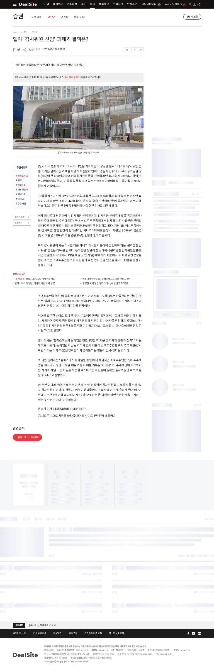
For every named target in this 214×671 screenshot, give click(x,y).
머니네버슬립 (149, 4)
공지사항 (19, 625)
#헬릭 (19, 180)
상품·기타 (79, 17)
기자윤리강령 (39, 633)
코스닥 (51, 17)
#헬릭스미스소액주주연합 (22, 185)
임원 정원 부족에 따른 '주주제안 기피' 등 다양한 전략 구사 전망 (49, 65)
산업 (46, 4)
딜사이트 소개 (19, 633)
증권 (92, 4)
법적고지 (73, 633)
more (23, 274)
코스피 (64, 17)
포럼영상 (132, 4)
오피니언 (118, 4)
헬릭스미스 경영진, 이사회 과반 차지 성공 (34, 283)
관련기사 (17, 274)
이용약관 (57, 633)
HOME (16, 32)
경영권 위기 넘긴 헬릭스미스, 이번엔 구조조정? (105, 283)
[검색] (190, 4)
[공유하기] (199, 4)
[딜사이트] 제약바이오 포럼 (42, 625)
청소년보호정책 (116, 633)
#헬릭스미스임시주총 (22, 194)
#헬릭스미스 (22, 176)
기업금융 (37, 17)
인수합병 (72, 4)
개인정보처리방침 (93, 633)
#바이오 (20, 199)
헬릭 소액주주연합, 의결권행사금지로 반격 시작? (106, 279)
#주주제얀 (21, 204)
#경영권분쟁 (22, 190)
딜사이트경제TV (173, 4)
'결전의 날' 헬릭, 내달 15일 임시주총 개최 (34, 279)
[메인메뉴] (14, 4)
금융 (83, 4)
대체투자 (58, 4)
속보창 (194, 16)
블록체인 (104, 4)
